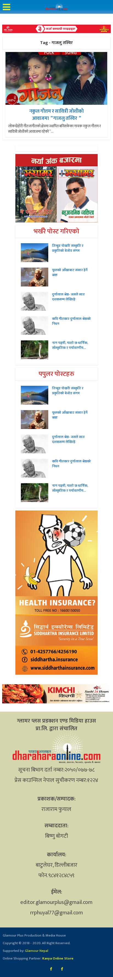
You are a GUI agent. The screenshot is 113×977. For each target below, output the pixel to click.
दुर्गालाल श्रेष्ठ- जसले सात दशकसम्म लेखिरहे (68, 297)
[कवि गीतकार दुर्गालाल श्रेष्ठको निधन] (36, 325)
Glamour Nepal (36, 951)
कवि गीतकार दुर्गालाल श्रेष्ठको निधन (71, 321)
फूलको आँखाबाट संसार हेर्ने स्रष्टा (69, 272)
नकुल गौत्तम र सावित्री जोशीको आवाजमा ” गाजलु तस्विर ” (56, 114)
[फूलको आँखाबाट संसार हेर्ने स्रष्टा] (36, 277)
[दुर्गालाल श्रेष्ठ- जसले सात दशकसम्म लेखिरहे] (36, 301)
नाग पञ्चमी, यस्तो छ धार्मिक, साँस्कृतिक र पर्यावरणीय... (70, 345)
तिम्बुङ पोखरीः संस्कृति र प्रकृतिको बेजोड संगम (67, 248)
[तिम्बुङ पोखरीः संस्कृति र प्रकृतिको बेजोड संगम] (36, 252)
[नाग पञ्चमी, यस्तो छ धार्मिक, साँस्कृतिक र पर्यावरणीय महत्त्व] (36, 349)
